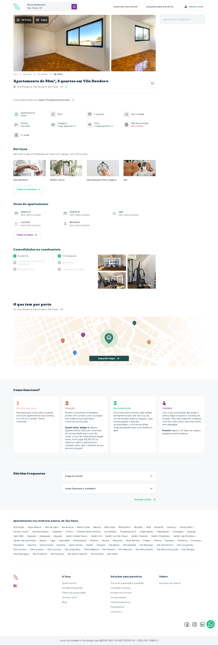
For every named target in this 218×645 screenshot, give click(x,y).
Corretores (116, 611)
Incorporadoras (118, 597)
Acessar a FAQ (142, 499)
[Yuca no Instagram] (194, 624)
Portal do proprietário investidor (127, 583)
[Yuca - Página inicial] (16, 6)
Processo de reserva (170, 583)
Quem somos (69, 583)
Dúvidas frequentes (72, 588)
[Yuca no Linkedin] (202, 624)
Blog (64, 602)
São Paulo (27, 74)
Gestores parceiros (120, 602)
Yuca (15, 74)
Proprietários (117, 607)
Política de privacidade (74, 592)
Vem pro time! (69, 597)
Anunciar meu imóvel (125, 6)
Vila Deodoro (42, 74)
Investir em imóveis (120, 592)
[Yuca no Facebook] (186, 624)
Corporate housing (120, 588)
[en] (36, 586)
